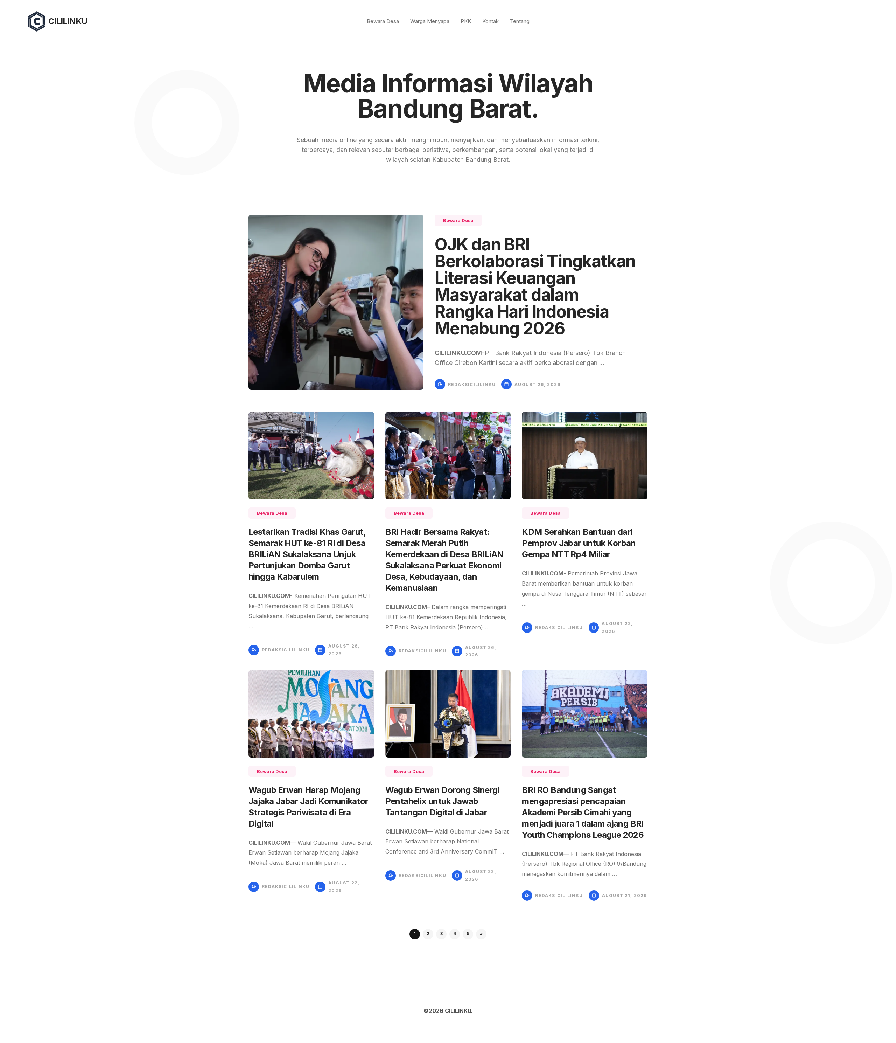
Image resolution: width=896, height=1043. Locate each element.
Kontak (490, 21)
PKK (466, 21)
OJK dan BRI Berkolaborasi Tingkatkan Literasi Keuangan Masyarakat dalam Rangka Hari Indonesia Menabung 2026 (535, 286)
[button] (481, 934)
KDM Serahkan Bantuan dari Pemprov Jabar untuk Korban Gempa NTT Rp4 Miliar (579, 543)
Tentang (520, 21)
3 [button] (441, 933)
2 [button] (428, 933)
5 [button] (468, 933)
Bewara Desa (383, 21)
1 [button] (415, 933)
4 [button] (454, 933)
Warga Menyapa (429, 21)
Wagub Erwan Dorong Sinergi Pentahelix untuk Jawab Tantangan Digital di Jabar (442, 801)
